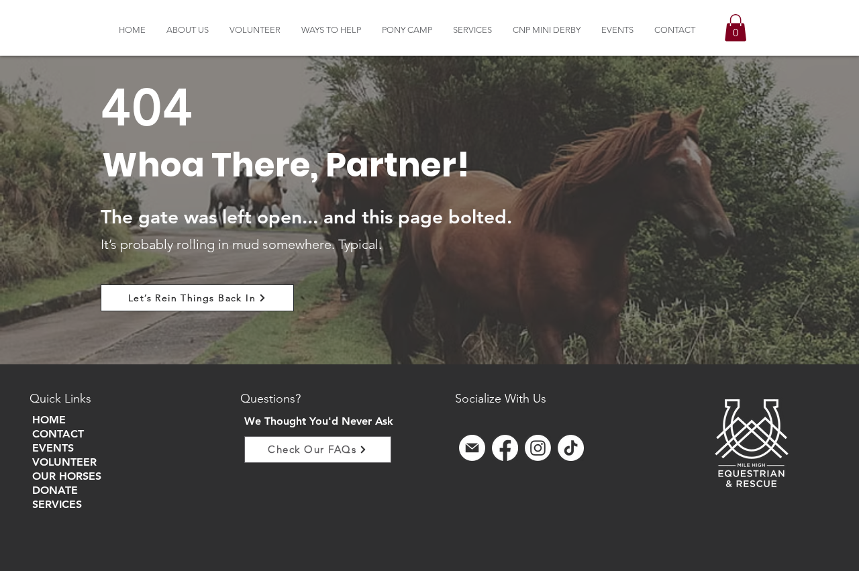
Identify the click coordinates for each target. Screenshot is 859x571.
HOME (49, 419)
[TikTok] (571, 448)
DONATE (55, 490)
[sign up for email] (472, 448)
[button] (187, 29)
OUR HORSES (66, 476)
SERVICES (57, 504)
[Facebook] (505, 448)
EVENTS (53, 448)
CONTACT (58, 433)
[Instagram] (538, 448)
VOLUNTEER (64, 462)
